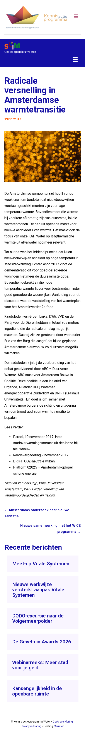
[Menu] (75, 59)
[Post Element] (43, 564)
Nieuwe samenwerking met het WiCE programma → (50, 528)
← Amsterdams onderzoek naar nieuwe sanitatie (36, 513)
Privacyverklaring (31, 726)
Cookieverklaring (63, 721)
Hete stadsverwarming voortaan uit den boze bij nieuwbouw (45, 443)
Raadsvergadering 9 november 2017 (40, 455)
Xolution (59, 726)
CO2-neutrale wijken (39, 461)
